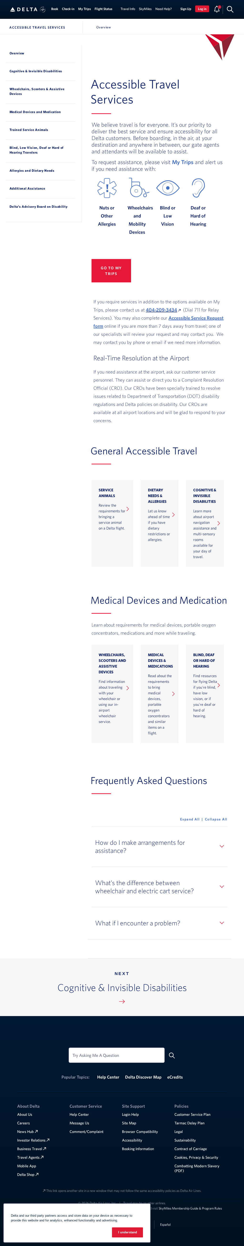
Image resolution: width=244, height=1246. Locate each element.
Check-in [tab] (68, 9)
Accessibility (132, 1140)
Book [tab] (54, 9)
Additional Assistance (27, 188)
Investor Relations (31, 1140)
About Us (24, 1114)
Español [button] (165, 1224)
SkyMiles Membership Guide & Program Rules (190, 1208)
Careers (23, 1123)
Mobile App (26, 1166)
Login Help (130, 1114)
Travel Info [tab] (128, 9)
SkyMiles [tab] (145, 9)
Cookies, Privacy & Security (196, 1157)
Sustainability (185, 1140)
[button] (43, 9)
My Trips (182, 162)
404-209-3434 (161, 309)
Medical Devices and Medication (35, 112)
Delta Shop (26, 1174)
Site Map (129, 1123)
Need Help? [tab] (163, 9)
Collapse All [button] (216, 819)
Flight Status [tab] (103, 9)
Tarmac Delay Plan (189, 1123)
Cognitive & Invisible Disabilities (36, 71)
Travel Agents (28, 1157)
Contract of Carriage (190, 1149)
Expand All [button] (190, 819)
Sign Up (185, 9)
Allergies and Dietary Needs (32, 170)
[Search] (230, 9)
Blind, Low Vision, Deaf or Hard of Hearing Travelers (37, 150)
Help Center (108, 1077)
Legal (178, 1131)
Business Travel (29, 1149)
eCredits (175, 1077)
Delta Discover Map (143, 1077)
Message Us (79, 1123)
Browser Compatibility (140, 1131)
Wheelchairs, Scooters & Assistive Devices (37, 91)
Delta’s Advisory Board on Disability (39, 206)
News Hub (25, 1131)
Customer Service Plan (192, 1114)
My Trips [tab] (84, 9)
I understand (127, 1232)
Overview (17, 53)
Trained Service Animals (29, 130)
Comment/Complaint (86, 1131)
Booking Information (138, 1149)
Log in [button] (202, 9)
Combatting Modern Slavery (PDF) (196, 1168)
